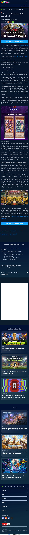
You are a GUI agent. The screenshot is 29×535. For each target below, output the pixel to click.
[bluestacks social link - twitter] (12, 518)
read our (16, 56)
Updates (10, 9)
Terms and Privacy (5, 530)
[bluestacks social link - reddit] (6, 518)
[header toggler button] (27, 2)
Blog (5, 9)
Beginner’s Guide (23, 56)
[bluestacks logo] (5, 2)
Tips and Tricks (5, 231)
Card (20, 231)
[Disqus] (14, 301)
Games (3, 494)
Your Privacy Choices (16, 534)
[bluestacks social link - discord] (3, 518)
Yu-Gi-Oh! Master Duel (18, 9)
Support (3, 510)
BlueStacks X (4, 234)
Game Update (13, 231)
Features (4, 498)
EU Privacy (20, 530)
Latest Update (13, 234)
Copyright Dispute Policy (13, 530)
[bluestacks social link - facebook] (9, 518)
